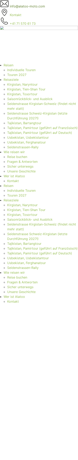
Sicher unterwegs (20, 166)
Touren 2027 (16, 75)
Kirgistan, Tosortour (22, 94)
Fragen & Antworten (22, 162)
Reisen (8, 65)
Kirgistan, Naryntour (22, 84)
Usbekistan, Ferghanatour (26, 142)
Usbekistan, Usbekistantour (28, 137)
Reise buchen (17, 157)
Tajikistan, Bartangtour (24, 123)
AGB (7, 381)
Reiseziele (11, 80)
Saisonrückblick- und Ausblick (30, 99)
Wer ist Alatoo (14, 176)
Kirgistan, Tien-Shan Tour (26, 89)
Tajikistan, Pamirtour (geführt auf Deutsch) (39, 133)
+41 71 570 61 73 (13, 354)
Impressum (12, 386)
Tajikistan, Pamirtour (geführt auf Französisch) (42, 128)
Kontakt (13, 181)
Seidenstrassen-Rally (23, 147)
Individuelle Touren (21, 70)
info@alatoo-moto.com (17, 359)
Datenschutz (13, 391)
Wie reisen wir (14, 152)
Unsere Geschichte (21, 171)
